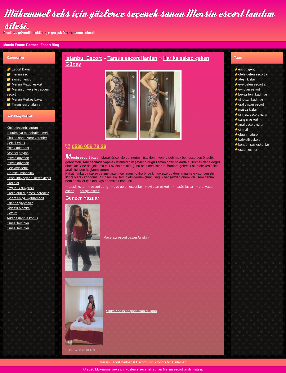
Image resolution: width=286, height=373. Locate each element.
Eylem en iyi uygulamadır (25, 198)
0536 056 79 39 (89, 146)
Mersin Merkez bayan (28, 99)
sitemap (180, 362)
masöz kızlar (184, 186)
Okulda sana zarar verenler (27, 138)
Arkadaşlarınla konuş (22, 218)
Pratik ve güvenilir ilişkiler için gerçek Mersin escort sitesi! (49, 32)
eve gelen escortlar (128, 186)
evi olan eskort (158, 186)
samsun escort (22, 79)
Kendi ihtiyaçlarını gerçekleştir (29, 178)
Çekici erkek (16, 143)
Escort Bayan (22, 69)
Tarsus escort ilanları (27, 104)
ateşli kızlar (77, 186)
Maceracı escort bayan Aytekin (126, 237)
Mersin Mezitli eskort (27, 84)
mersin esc (20, 74)
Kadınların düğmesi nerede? (28, 193)
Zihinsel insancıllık (20, 173)
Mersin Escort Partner (20, 45)
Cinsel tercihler (18, 223)
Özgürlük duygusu (20, 188)
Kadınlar (13, 183)
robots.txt (163, 362)
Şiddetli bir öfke (18, 208)
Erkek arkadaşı (18, 148)
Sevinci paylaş (17, 153)
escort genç (99, 186)
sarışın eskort (89, 191)
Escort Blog (49, 45)
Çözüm (12, 213)
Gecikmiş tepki (17, 168)
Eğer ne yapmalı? (20, 203)
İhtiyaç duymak (18, 158)
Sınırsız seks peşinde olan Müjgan (131, 311)
